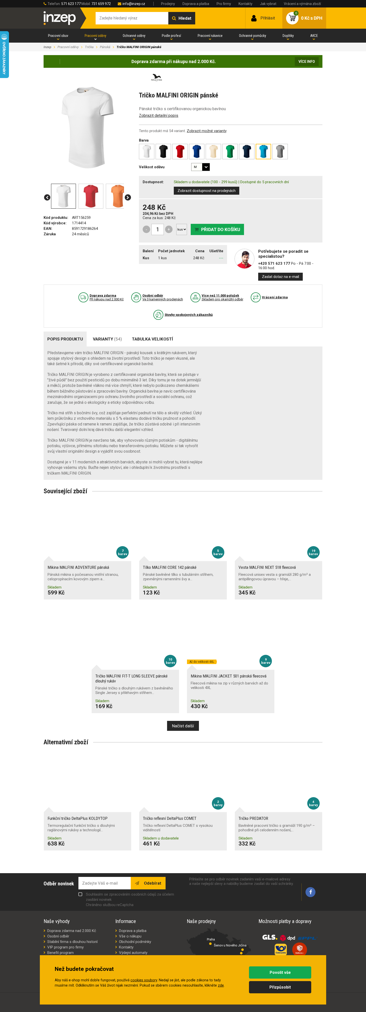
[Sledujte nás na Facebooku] (310, 892)
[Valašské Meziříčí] (241, 953)
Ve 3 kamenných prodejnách (162, 297)
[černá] (163, 151)
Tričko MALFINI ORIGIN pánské (139, 47)
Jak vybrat (268, 4)
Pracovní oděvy (95, 36)
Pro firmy (224, 4)
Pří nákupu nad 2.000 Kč (107, 297)
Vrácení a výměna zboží (302, 4)
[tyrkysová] (263, 151)
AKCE (314, 36)
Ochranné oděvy (134, 36)
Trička (89, 47)
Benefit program (60, 952)
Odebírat (152, 883)
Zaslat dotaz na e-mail (280, 276)
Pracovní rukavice (210, 36)
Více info (307, 62)
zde (221, 985)
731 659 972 (101, 4)
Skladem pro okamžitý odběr (222, 297)
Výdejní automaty (133, 952)
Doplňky (288, 36)
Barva (144, 140)
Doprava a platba (196, 4)
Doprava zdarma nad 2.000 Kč (71, 930)
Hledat (185, 18)
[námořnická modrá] (246, 151)
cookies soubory (143, 980)
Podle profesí (171, 36)
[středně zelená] (230, 151)
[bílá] (146, 151)
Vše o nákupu (130, 936)
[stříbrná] (280, 151)
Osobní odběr (58, 936)
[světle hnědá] (213, 151)
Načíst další (183, 725)
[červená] (180, 151)
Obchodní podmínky (135, 941)
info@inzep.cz (133, 4)
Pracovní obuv (58, 36)
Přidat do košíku (220, 229)
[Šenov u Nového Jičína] (242, 949)
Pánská (105, 47)
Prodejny (168, 4)
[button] (47, 197)
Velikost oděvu (152, 167)
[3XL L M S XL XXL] (200, 167)
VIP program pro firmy (65, 947)
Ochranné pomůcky (252, 36)
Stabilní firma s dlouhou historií (72, 941)
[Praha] (210, 943)
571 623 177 (71, 4)
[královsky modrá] (196, 151)
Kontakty (245, 4)
